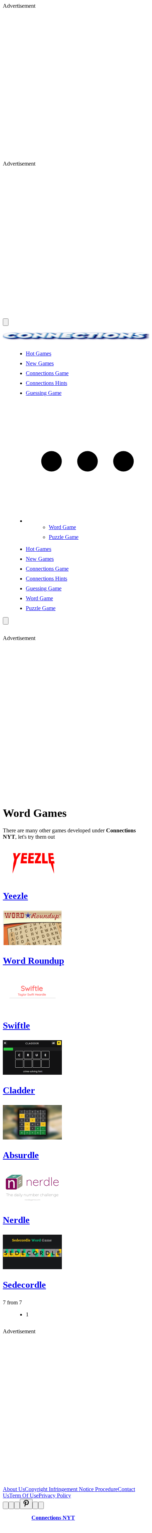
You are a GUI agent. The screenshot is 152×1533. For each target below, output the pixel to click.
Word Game (62, 527)
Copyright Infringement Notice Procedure (71, 1489)
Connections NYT (53, 1518)
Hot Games (38, 353)
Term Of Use (24, 1495)
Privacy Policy (55, 1495)
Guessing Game (44, 393)
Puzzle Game (63, 537)
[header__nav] (5, 322)
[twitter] (11, 1505)
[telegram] (41, 1505)
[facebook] (5, 1505)
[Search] (5, 621)
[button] (87, 521)
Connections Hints (46, 383)
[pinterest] (26, 1504)
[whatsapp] (35, 1505)
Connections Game (47, 373)
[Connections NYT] (76, 342)
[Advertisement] (76, 85)
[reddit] (17, 1505)
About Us (14, 1489)
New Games (40, 363)
